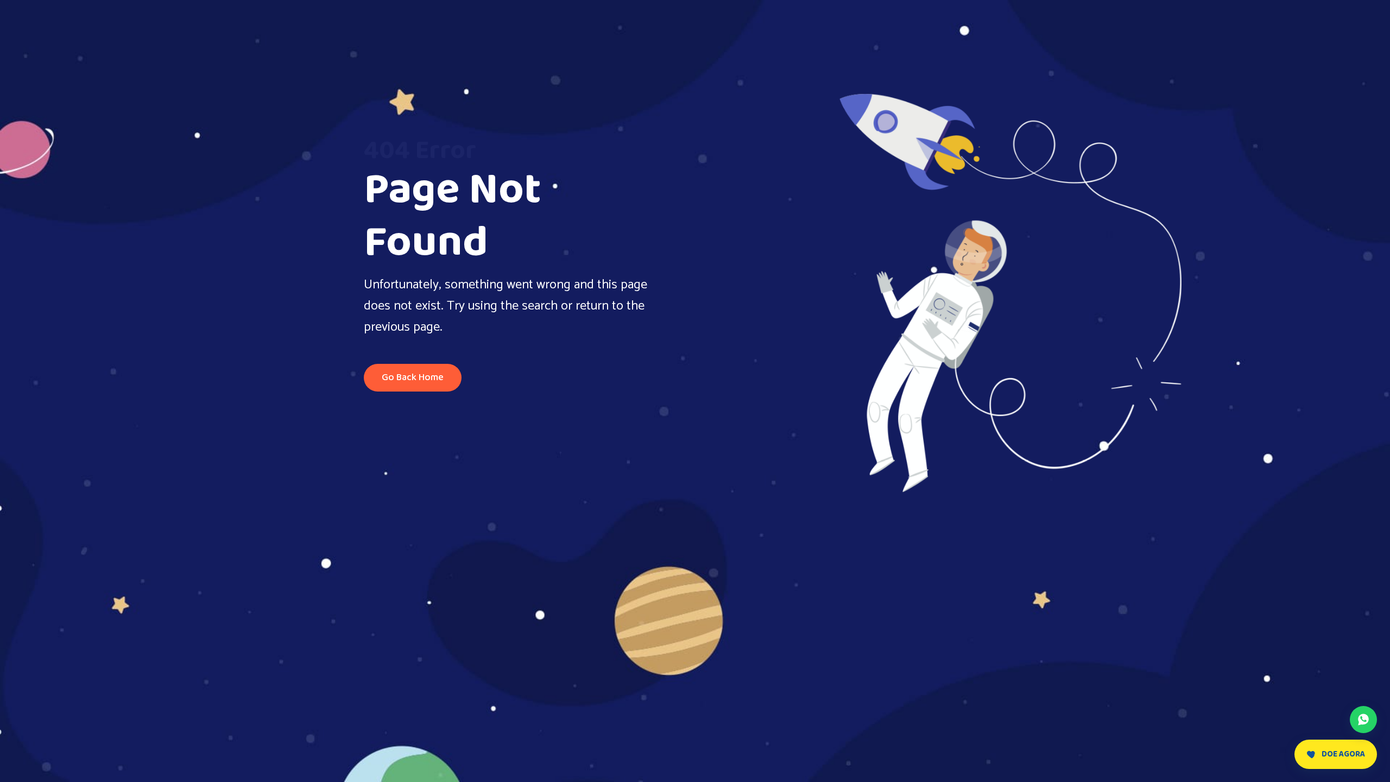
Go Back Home (413, 377)
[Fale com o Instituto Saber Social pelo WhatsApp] (1363, 719)
